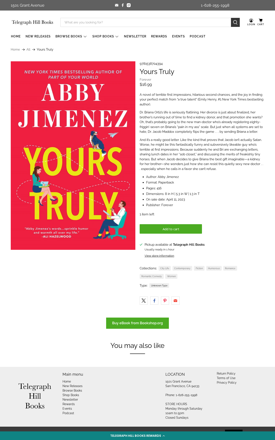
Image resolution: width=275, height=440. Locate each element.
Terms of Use (226, 378)
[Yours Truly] (73, 155)
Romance (230, 268)
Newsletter (135, 36)
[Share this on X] (144, 300)
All (28, 49)
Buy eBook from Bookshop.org (137, 323)
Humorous (214, 268)
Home (16, 36)
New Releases (38, 36)
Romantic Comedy (151, 276)
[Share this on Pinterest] (165, 300)
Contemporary (182, 268)
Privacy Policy (227, 382)
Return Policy (226, 373)
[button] (137, 435)
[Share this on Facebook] (154, 300)
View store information (159, 255)
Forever (145, 80)
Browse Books (68, 36)
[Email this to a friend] (175, 300)
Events (178, 36)
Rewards (159, 36)
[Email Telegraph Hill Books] (117, 5)
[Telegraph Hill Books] (32, 22)
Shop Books (103, 36)
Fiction (199, 268)
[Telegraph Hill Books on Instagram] (129, 5)
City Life (164, 268)
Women (171, 276)
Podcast (198, 36)
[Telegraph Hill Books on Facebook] (123, 5)
